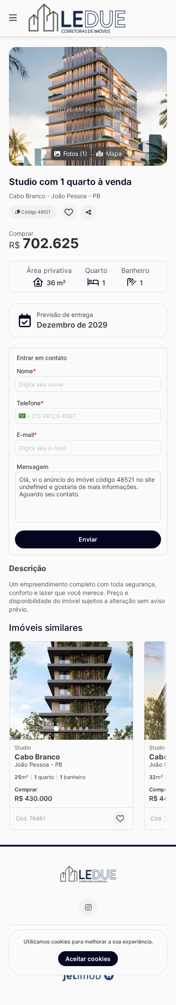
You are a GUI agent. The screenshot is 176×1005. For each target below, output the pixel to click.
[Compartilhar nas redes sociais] (88, 212)
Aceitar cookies (88, 958)
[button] (88, 106)
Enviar (88, 539)
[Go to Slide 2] (63, 728)
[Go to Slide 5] (80, 728)
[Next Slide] (124, 691)
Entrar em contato (42, 357)
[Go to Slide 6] (86, 728)
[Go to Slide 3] (68, 728)
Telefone (30, 403)
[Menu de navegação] (13, 18)
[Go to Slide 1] (56, 728)
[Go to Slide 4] (74, 728)
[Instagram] (88, 907)
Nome (26, 371)
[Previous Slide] (19, 691)
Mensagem (32, 466)
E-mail (27, 434)
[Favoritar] (68, 212)
